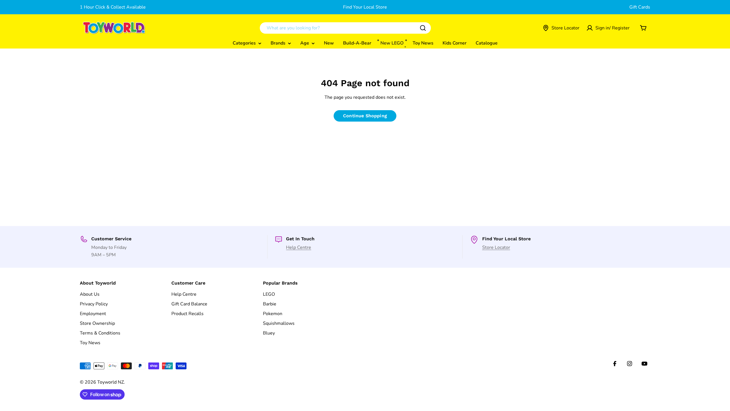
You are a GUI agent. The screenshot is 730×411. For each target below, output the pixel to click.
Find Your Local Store (365, 7)
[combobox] (345, 28)
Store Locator (496, 247)
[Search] (422, 28)
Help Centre (298, 247)
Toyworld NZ (110, 382)
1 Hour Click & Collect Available (113, 7)
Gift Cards (639, 7)
